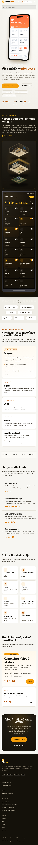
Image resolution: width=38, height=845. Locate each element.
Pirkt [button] (31, 702)
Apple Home (11, 307)
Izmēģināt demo (19, 745)
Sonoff (4, 818)
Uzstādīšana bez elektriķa (9, 805)
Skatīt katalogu (27, 86)
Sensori (4, 788)
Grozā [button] (30, 681)
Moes (7, 455)
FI (31, 1)
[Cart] (18, 2)
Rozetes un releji (6, 785)
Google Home (28, 307)
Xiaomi (4, 830)
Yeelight (24, 455)
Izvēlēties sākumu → (13, 442)
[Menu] (34, 2)
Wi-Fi (32, 318)
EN (24, 1)
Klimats (4, 791)
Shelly (3, 821)
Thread (19, 421)
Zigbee (20, 318)
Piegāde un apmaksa (8, 807)
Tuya (3, 827)
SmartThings (26, 312)
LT (27, 1)
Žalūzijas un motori (7, 793)
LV (22, 1)
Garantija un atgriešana (8, 810)
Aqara (3, 824)
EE (29, 1)
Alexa (7, 318)
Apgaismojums (6, 782)
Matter (12, 312)
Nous (15, 455)
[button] (14, 33)
